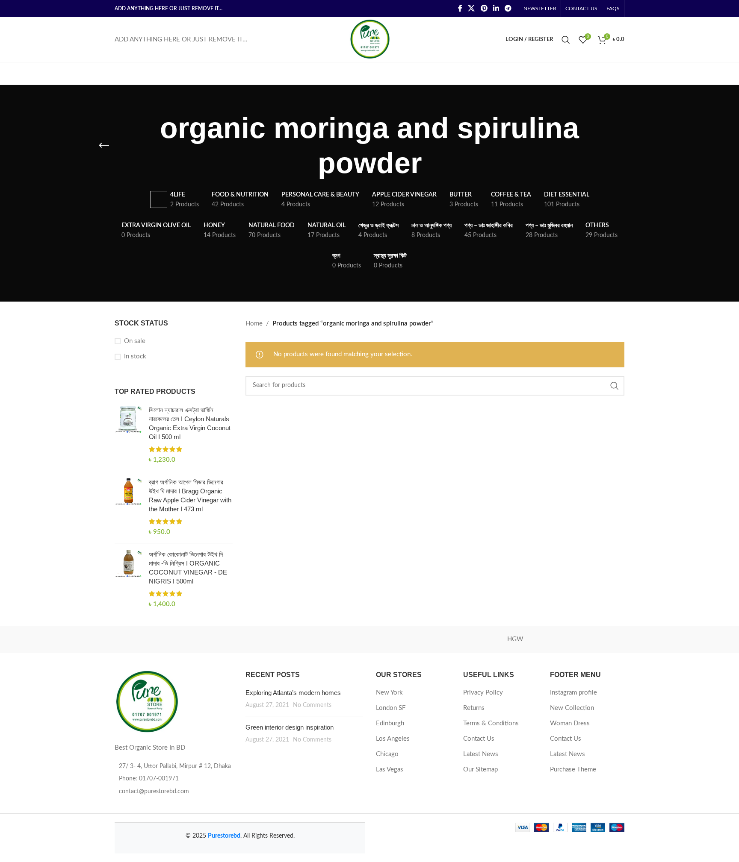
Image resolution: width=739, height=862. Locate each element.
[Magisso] (223, 639)
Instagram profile (573, 692)
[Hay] (588, 639)
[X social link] (471, 8)
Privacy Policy (483, 692)
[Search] (565, 39)
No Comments (312, 705)
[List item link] (174, 778)
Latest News (480, 754)
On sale (134, 341)
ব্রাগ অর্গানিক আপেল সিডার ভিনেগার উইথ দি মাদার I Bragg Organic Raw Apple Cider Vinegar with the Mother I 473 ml (190, 495)
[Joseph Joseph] (442, 639)
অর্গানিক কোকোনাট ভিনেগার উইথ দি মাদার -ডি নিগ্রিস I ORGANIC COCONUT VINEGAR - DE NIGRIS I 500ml (188, 568)
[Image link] (147, 702)
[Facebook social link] (460, 8)
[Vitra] (151, 639)
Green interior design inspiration (289, 727)
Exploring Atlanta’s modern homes (293, 692)
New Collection (572, 708)
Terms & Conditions (491, 723)
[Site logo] (369, 39)
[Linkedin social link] (496, 8)
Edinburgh (390, 723)
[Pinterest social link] (484, 8)
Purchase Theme (573, 769)
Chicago (387, 754)
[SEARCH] (614, 386)
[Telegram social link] (508, 8)
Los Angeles (393, 739)
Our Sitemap (480, 769)
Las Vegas (389, 769)
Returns (474, 708)
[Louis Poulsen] (296, 639)
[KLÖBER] (369, 639)
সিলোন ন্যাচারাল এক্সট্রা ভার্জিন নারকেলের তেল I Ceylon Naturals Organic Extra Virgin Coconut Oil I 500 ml (190, 423)
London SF (390, 708)
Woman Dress (570, 723)
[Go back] (104, 145)
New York (389, 692)
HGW (515, 639)
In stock (135, 356)
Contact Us (478, 739)
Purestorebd (224, 836)
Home (254, 323)
